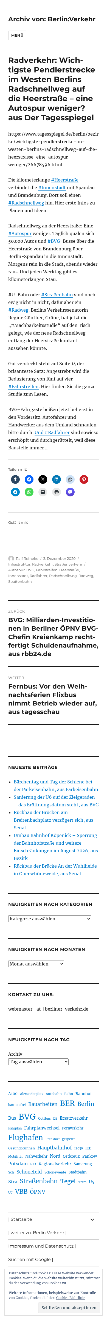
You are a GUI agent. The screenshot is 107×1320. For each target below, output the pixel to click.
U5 (91, 1181)
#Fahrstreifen (23, 386)
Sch (11, 1172)
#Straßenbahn (57, 294)
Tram (82, 1182)
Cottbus (44, 1118)
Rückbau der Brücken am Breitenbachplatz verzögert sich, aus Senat (53, 820)
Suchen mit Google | (30, 1259)
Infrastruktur (19, 564)
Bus (12, 1118)
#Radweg (18, 310)
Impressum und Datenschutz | (42, 1246)
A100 (13, 1093)
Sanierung (83, 1164)
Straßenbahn (20, 581)
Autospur (16, 570)
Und (40, 432)
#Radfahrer (57, 432)
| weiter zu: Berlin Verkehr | (37, 1232)
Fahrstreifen (47, 570)
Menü (17, 35)
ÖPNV (37, 1192)
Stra (12, 1181)
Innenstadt (18, 575)
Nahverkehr (36, 1156)
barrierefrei (17, 1105)
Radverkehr (42, 564)
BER (67, 1103)
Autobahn (54, 1094)
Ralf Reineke (27, 558)
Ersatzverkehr (74, 1118)
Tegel (68, 1181)
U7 (10, 1192)
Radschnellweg (63, 575)
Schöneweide (55, 1172)
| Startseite (20, 1219)
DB (55, 1118)
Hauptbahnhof (54, 1148)
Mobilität (15, 1156)
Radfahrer (38, 575)
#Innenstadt (52, 187)
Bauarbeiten (43, 1104)
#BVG (53, 241)
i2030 (78, 1148)
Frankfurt (53, 1139)
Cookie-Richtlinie (70, 1298)
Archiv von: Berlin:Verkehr (51, 19)
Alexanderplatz (31, 1094)
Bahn (68, 1094)
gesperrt (68, 1139)
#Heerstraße (64, 180)
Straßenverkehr (68, 564)
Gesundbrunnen (21, 1148)
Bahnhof (83, 1093)
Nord (55, 1156)
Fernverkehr (72, 1128)
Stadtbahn (78, 1172)
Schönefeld (29, 1172)
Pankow (89, 1156)
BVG (30, 570)
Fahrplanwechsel (42, 1128)
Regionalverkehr (55, 1163)
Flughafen (25, 1137)
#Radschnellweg (26, 203)
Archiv (15, 1054)
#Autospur (20, 233)
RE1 (33, 1164)
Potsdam (18, 1163)
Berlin (85, 1104)
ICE (88, 1148)
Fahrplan (15, 1128)
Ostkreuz (71, 1156)
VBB (21, 1191)
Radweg (85, 575)
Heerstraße (69, 570)
